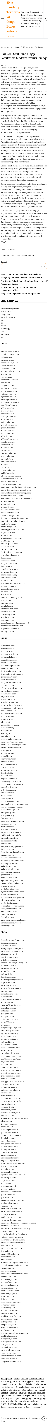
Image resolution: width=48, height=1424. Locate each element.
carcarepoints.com (9, 549)
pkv (2, 320)
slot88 (3, 1404)
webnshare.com (8, 1078)
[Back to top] (44, 1418)
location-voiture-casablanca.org (15, 1228)
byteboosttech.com (9, 388)
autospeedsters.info (10, 1158)
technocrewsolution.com (12, 708)
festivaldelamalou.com (11, 671)
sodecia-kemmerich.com (12, 1248)
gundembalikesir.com (10, 371)
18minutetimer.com (9, 1067)
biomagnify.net (7, 631)
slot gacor (14, 1384)
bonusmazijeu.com (9, 1279)
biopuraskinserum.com (11, 832)
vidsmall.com (6, 1206)
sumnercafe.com (8, 577)
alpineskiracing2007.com (12, 880)
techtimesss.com (8, 694)
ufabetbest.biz (7, 447)
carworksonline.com (10, 691)
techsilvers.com (8, 560)
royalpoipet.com (8, 1268)
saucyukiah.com (8, 645)
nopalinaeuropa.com (10, 628)
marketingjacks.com (10, 903)
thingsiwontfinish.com (11, 1361)
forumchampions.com (11, 665)
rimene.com (6, 843)
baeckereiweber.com (10, 351)
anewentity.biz (7, 793)
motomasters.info (9, 1186)
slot (35, 1384)
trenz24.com (6, 756)
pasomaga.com (7, 620)
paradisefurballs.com (10, 1047)
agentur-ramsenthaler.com (13, 1175)
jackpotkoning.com (9, 1313)
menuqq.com (6, 1378)
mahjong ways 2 (33, 1387)
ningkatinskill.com (9, 563)
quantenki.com (7, 1197)
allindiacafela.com (9, 877)
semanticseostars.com (11, 1070)
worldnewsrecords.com (11, 1211)
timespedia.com (8, 767)
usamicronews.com (9, 1327)
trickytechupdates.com (11, 908)
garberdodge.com (9, 677)
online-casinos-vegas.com (12, 897)
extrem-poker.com (9, 543)
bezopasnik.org (7, 815)
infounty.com (6, 535)
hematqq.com (7, 1398)
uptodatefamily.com (10, 589)
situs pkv (4, 1384)
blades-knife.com (8, 1141)
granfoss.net (6, 875)
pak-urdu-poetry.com (10, 1112)
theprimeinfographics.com (13, 1240)
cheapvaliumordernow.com (13, 1242)
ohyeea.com (6, 600)
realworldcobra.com (10, 1152)
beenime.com (7, 1245)
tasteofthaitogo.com (10, 809)
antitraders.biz (7, 501)
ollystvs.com (6, 1121)
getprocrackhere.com (11, 1302)
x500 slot (6, 1387)
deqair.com (6, 558)
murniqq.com (38, 1395)
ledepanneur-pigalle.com (12, 846)
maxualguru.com (8, 1036)
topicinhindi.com (8, 946)
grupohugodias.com (10, 555)
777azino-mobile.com (10, 510)
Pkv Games (39, 47)
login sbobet (6, 1395)
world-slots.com (8, 985)
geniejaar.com (7, 1013)
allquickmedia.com (9, 778)
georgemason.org (9, 943)
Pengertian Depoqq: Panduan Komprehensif (21, 274)
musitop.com (6, 592)
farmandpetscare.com (11, 1098)
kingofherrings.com (10, 787)
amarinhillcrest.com (10, 725)
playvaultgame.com (9, 1347)
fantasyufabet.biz (8, 416)
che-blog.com (7, 991)
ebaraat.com (6, 382)
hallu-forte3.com (8, 866)
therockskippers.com (10, 872)
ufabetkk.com (7, 776)
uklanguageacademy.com (12, 948)
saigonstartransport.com (12, 821)
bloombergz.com (8, 736)
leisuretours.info (8, 1093)
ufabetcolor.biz (7, 430)
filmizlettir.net (7, 651)
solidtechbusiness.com (11, 1217)
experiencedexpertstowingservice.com (18, 1223)
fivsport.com (6, 566)
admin (16, 47)
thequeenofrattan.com (11, 1135)
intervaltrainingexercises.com (14, 1262)
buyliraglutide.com (9, 399)
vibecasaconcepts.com (11, 1192)
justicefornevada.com (10, 1090)
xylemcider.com (8, 611)
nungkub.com (7, 606)
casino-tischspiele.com (11, 747)
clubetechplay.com (9, 1293)
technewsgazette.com (11, 781)
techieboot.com (8, 368)
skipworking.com (8, 759)
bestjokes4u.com (8, 1008)
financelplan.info (8, 965)
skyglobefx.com (7, 1169)
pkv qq (17, 1378)
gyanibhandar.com (9, 405)
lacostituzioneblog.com (11, 597)
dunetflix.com (7, 580)
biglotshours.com (8, 396)
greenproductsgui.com (11, 1056)
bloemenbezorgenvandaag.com (15, 804)
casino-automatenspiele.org (13, 744)
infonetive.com (7, 826)
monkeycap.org (8, 719)
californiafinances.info (11, 835)
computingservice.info (11, 1101)
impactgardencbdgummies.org (15, 623)
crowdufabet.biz (8, 470)
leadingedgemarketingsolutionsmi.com (18, 487)
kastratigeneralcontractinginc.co (16, 490)
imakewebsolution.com (11, 988)
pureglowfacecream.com (12, 784)
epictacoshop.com (9, 829)
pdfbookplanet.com (9, 1129)
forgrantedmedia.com (11, 682)
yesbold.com (6, 377)
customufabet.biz (8, 453)
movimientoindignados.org (13, 583)
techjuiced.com (7, 385)
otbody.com (6, 750)
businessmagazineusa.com (12, 1200)
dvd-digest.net (7, 849)
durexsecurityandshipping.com (14, 518)
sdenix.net (5, 722)
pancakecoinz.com (9, 994)
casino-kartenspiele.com (12, 742)
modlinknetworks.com (11, 1316)
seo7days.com (7, 798)
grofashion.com (8, 1330)
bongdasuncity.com (9, 1039)
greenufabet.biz (8, 428)
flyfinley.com (6, 996)
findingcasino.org (9, 1149)
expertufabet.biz (8, 413)
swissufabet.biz (7, 422)
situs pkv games (8, 317)
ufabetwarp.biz (7, 408)
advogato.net (7, 730)
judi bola (24, 1384)
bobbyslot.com (7, 1016)
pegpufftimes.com (9, 660)
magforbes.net (7, 716)
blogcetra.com (7, 1115)
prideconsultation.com (11, 999)
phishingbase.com (9, 1336)
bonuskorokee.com (9, 1285)
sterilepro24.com (8, 1214)
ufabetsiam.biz (7, 419)
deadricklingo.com (9, 1166)
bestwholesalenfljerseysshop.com (16, 493)
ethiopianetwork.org (10, 1084)
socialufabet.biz (8, 442)
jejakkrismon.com (9, 770)
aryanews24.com (8, 504)
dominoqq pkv (27, 1378)
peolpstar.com (7, 685)
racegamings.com (9, 1339)
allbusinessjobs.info (9, 954)
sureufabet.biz (7, 450)
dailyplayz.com (7, 1299)
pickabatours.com (9, 960)
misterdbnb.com (8, 1257)
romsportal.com (8, 1353)
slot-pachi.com (7, 1042)
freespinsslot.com (9, 1044)
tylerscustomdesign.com (12, 688)
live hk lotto (6, 311)
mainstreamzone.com (11, 1073)
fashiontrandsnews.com (11, 478)
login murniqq (34, 1398)
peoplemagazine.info (10, 354)
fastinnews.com (8, 1305)
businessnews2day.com (11, 1208)
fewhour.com (6, 1064)
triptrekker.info (8, 1180)
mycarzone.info (8, 1189)
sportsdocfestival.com (11, 1355)
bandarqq (5, 334)
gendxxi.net (6, 1183)
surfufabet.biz (7, 445)
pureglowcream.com (10, 801)
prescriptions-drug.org (11, 705)
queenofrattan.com (9, 1132)
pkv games (11, 249)
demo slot (42, 1384)
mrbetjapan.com (8, 790)
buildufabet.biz (7, 473)
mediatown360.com (10, 889)
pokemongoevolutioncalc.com (14, 1333)
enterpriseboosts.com (11, 739)
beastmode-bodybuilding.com (14, 963)
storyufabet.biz (7, 456)
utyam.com (6, 594)
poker (3, 325)
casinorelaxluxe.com (10, 1290)
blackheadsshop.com (10, 1225)
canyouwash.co (7, 360)
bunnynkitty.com (8, 812)
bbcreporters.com (9, 481)
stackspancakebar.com (11, 858)
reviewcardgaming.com (11, 1220)
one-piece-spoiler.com (11, 1143)
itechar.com (6, 374)
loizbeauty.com (7, 761)
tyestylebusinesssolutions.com (14, 1265)
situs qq (8, 1381)
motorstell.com (8, 699)
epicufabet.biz (7, 459)
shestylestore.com (9, 1358)
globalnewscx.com (9, 1124)
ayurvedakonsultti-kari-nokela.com (16, 498)
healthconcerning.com (11, 1059)
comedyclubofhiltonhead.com (14, 1234)
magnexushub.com (9, 391)
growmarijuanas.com (10, 1076)
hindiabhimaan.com (9, 911)
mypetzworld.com (9, 532)
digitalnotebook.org (10, 1033)
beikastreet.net (7, 648)
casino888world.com (10, 1254)
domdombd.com (8, 1296)
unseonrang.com (8, 1110)
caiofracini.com (8, 1104)
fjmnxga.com (7, 818)
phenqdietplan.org (9, 575)
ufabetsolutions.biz (9, 439)
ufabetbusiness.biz (9, 425)
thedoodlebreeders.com (11, 552)
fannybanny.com (8, 1307)
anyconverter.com (9, 764)
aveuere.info (6, 1050)
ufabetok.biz (6, 464)
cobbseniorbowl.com (10, 512)
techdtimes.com (8, 365)
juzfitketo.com (7, 617)
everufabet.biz (7, 467)
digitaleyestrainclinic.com (12, 891)
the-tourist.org (7, 727)
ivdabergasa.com (8, 524)
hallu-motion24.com (10, 869)
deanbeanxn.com (8, 977)
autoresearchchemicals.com (13, 920)
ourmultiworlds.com (10, 654)
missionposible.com (9, 894)
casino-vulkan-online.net (12, 883)
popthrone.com (8, 982)
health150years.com (9, 702)
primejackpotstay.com (11, 1341)
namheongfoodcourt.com (12, 860)
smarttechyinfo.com (10, 1030)
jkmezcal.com (7, 1259)
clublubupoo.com (8, 1276)
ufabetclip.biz (7, 411)
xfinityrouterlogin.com (11, 900)
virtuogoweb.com (8, 394)
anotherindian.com (9, 609)
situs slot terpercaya (10, 308)
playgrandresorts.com (11, 1350)
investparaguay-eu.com (11, 538)
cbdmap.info (6, 974)
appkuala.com (7, 795)
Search (4, 262)
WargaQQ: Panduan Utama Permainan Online (22, 277)
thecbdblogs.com (8, 917)
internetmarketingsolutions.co (14, 1118)
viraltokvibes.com (8, 711)
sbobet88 (17, 1395)
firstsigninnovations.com (12, 674)
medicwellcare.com (9, 1203)
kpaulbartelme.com (9, 1231)
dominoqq (5, 328)
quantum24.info (8, 1194)
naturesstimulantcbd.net (12, 625)
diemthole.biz (7, 773)
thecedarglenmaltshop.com (13, 940)
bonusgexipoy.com (9, 1288)
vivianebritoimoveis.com (11, 713)
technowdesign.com (10, 515)
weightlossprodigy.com (11, 1028)
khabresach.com (8, 914)
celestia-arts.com (9, 662)
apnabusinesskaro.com (11, 923)
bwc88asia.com (7, 541)
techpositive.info (8, 1107)
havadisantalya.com (9, 363)
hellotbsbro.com (8, 1095)
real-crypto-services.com (12, 529)
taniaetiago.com (8, 614)
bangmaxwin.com (8, 824)
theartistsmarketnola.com (12, 852)
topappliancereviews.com (12, 906)
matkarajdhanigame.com (12, 979)
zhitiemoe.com (7, 603)
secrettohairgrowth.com (12, 807)
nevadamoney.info (9, 841)
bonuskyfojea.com (9, 1282)
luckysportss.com (8, 1322)
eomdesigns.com (8, 1177)
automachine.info (8, 1155)
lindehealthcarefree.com (12, 951)
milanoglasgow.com (10, 863)
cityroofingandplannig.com (13, 521)
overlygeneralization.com (12, 1081)
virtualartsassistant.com (12, 1237)
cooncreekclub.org (9, 657)
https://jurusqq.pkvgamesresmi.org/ (25, 1407)
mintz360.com (7, 1022)
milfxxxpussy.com (8, 586)
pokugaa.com (7, 1344)
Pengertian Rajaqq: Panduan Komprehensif (21, 293)
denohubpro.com (8, 1138)
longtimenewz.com (9, 1319)
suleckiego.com (7, 925)
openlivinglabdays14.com (12, 495)
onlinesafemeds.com (10, 402)
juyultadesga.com (8, 527)
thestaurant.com (8, 1271)
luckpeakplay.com (8, 1324)
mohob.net (5, 1025)
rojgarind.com (7, 1061)
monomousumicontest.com (13, 1163)
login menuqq (20, 1398)
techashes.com (7, 357)
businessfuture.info (9, 968)
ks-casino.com (7, 546)
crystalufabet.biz (8, 461)
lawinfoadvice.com (9, 572)
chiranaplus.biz (7, 855)
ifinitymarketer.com (10, 1310)
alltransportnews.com (11, 476)
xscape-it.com (7, 507)
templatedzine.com (9, 569)
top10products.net (9, 957)
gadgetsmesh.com (9, 1087)
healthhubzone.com (9, 380)
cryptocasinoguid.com (11, 484)
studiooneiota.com (9, 1146)
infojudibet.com (8, 971)
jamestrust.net (7, 753)
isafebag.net (6, 733)
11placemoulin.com (9, 1019)
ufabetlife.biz (6, 436)
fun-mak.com (7, 1251)
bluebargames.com (9, 668)
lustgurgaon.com (8, 1011)
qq (2, 323)
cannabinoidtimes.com (11, 1053)
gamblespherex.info (9, 1172)
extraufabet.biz (7, 433)
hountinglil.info (7, 1002)
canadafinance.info (9, 838)
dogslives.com (7, 1126)
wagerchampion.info (10, 1160)
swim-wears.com (8, 679)
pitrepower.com (8, 886)
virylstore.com (7, 696)
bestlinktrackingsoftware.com (14, 1274)
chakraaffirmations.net (11, 1005)
